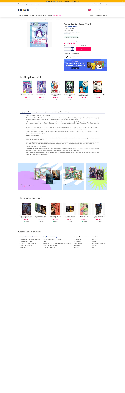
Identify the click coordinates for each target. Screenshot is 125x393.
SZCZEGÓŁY (36, 112)
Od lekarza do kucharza (49, 247)
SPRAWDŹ (22, 187)
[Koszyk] (99, 10)
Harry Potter (77, 245)
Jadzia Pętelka (77, 241)
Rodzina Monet (77, 239)
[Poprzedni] (20, 215)
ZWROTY (67, 112)
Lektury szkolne (23, 247)
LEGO (93, 247)
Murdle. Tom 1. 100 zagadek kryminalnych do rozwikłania (57, 243)
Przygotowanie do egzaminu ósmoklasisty (30, 239)
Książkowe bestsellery (50, 237)
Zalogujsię (104, 4)
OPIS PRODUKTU (25, 112)
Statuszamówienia (93, 4)
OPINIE (46, 112)
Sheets (77, 32)
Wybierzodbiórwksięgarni (73, 53)
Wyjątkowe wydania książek (98, 243)
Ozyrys (44, 241)
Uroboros (94, 245)
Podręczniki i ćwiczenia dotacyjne (28, 243)
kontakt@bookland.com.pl (33, 4)
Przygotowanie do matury (26, 241)
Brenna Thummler (72, 26)
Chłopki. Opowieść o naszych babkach (52, 239)
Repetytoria (94, 239)
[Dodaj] (72, 49)
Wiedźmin (76, 247)
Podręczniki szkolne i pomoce (29, 237)
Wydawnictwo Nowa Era (26, 245)
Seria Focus (94, 241)
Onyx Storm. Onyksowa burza (50, 245)
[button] (89, 10)
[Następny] (104, 215)
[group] (27, 94)
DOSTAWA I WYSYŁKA (57, 112)
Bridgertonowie (78, 243)
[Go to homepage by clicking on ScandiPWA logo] (23, 10)
